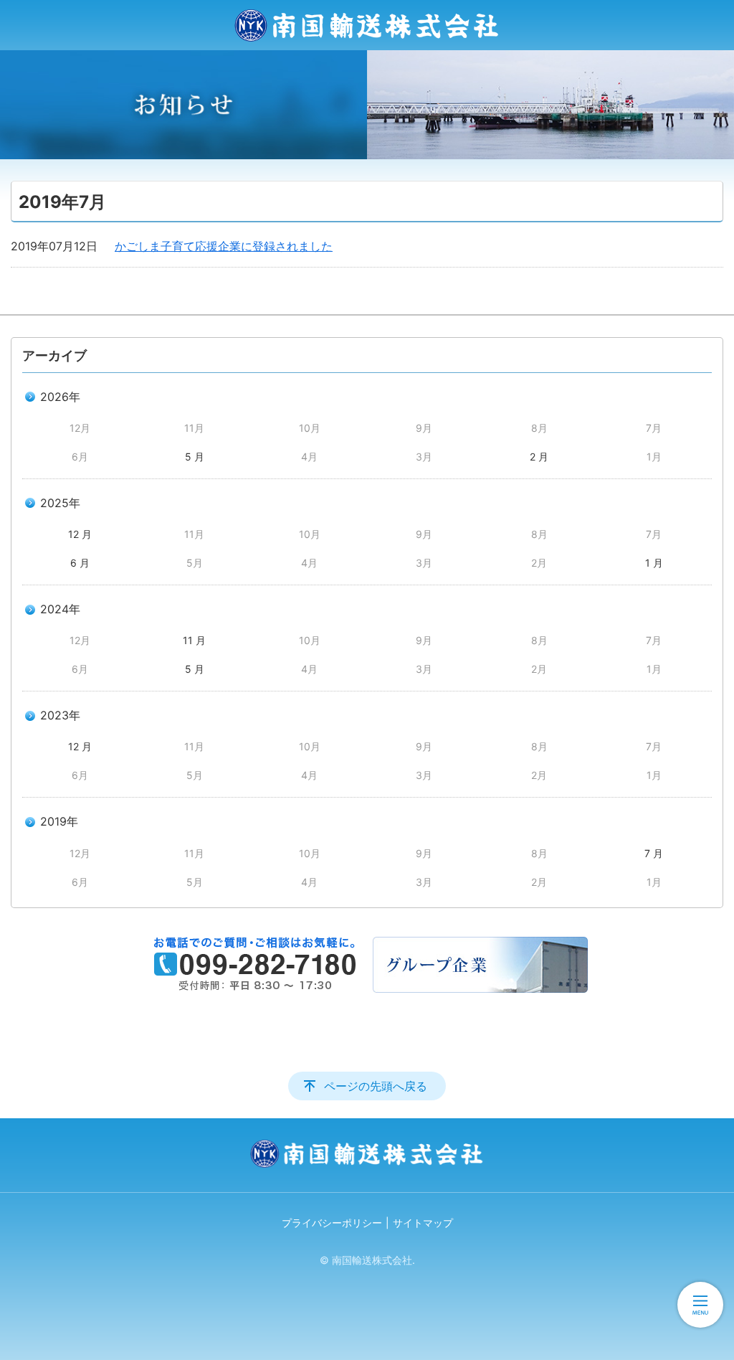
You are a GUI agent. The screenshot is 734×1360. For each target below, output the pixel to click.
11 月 (194, 640)
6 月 (80, 563)
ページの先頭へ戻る (375, 1086)
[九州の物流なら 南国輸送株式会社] (367, 25)
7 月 (653, 853)
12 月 (80, 534)
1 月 (654, 563)
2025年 (60, 503)
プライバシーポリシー (332, 1223)
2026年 (60, 396)
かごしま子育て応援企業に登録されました (224, 246)
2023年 (60, 715)
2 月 (539, 456)
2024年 (60, 609)
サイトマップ (423, 1223)
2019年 (59, 821)
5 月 (194, 456)
